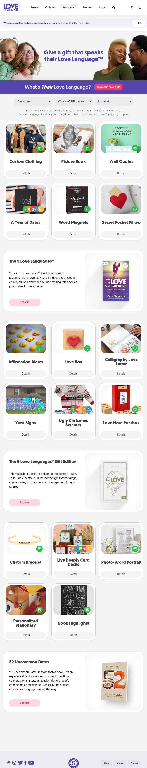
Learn (34, 7)
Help (106, 763)
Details (26, 173)
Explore (25, 302)
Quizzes (50, 7)
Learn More (84, 23)
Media (120, 763)
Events (87, 7)
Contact (134, 763)
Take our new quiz (108, 87)
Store (101, 7)
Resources (69, 7)
